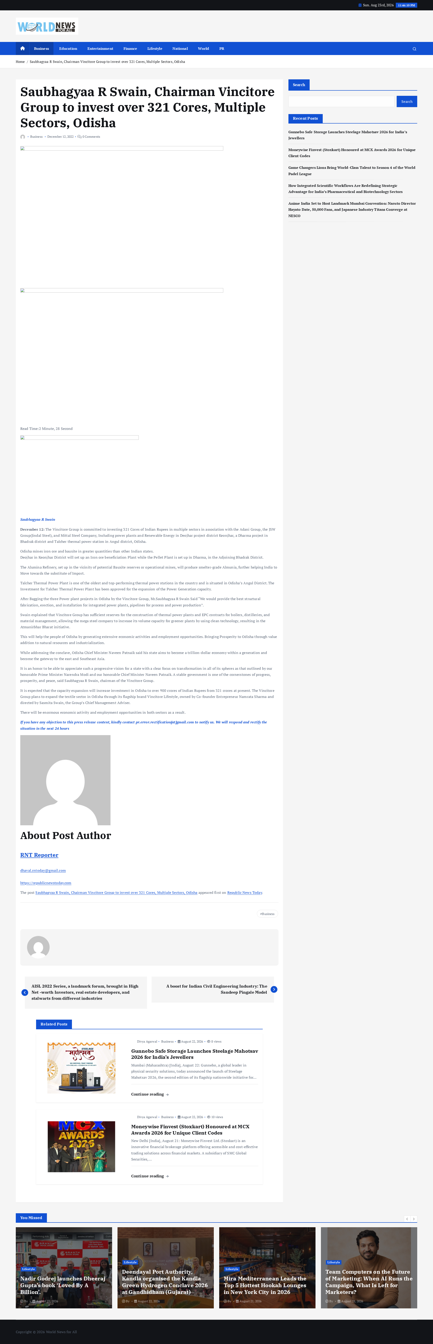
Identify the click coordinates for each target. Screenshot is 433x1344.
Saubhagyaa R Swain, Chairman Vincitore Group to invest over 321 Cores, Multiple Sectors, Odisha (107, 61)
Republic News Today (244, 892)
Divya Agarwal (147, 1041)
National (180, 48)
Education (68, 48)
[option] (96, 1267)
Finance (130, 48)
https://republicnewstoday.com (45, 882)
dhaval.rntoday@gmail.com (43, 870)
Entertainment (100, 48)
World (203, 48)
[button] (407, 1219)
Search (299, 84)
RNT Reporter (39, 854)
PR (221, 48)
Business (41, 48)
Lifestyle (154, 48)
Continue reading (148, 1094)
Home (20, 61)
